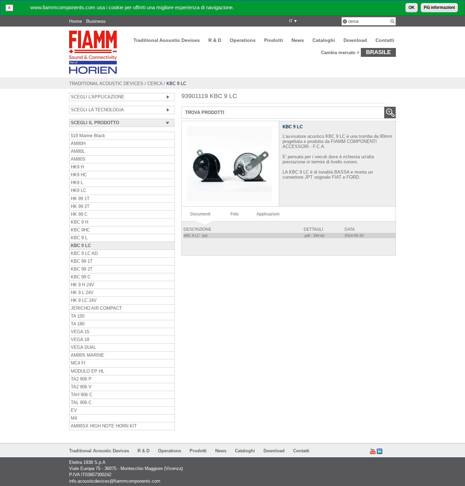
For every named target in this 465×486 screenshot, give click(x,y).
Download (355, 40)
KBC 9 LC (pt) (196, 235)
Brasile (378, 52)
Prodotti (273, 40)
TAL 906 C (81, 402)
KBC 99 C (81, 277)
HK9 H (77, 167)
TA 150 (77, 316)
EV (74, 410)
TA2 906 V (81, 387)
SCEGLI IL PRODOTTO (95, 122)
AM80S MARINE (87, 355)
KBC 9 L (79, 238)
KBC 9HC (80, 230)
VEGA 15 (80, 331)
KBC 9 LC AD (84, 253)
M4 (74, 418)
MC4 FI (78, 363)
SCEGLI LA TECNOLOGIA (97, 110)
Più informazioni (439, 7)
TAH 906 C (81, 394)
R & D (214, 40)
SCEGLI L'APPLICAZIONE (97, 97)
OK (411, 7)
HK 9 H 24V (82, 284)
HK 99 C (79, 214)
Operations (243, 40)
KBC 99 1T (82, 261)
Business (96, 21)
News (297, 40)
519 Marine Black (88, 135)
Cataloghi (323, 40)
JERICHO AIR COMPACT (96, 308)
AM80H (78, 143)
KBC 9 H (79, 222)
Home (75, 21)
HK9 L (77, 182)
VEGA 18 (80, 339)
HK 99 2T (80, 206)
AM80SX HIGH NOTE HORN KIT (104, 426)
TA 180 (77, 324)
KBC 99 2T (82, 269)
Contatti (384, 40)
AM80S (78, 159)
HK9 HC (79, 175)
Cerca (154, 83)
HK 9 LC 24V (84, 300)
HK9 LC (78, 190)
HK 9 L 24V (82, 292)
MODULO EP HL (87, 371)
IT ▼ (292, 21)
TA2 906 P (81, 379)
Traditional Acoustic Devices (166, 40)
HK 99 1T (80, 198)
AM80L (78, 151)
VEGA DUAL (83, 347)
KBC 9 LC (81, 245)
